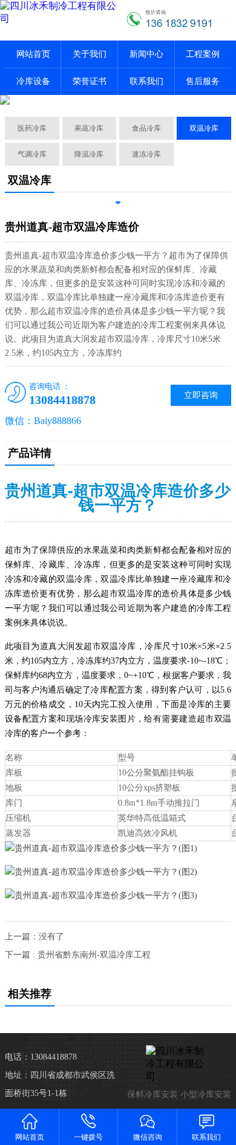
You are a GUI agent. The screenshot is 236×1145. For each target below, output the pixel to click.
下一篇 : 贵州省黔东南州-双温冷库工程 (78, 954)
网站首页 (33, 54)
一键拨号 (88, 1137)
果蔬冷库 (88, 128)
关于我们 (90, 54)
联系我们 (146, 81)
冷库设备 (33, 81)
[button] (118, 201)
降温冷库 (88, 154)
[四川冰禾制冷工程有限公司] (59, 12)
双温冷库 (203, 128)
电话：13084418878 (41, 1057)
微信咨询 (147, 1137)
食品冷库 (146, 128)
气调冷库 (32, 154)
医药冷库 (32, 128)
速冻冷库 (146, 154)
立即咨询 (201, 395)
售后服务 (203, 81)
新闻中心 (146, 54)
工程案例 (203, 54)
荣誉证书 (90, 81)
